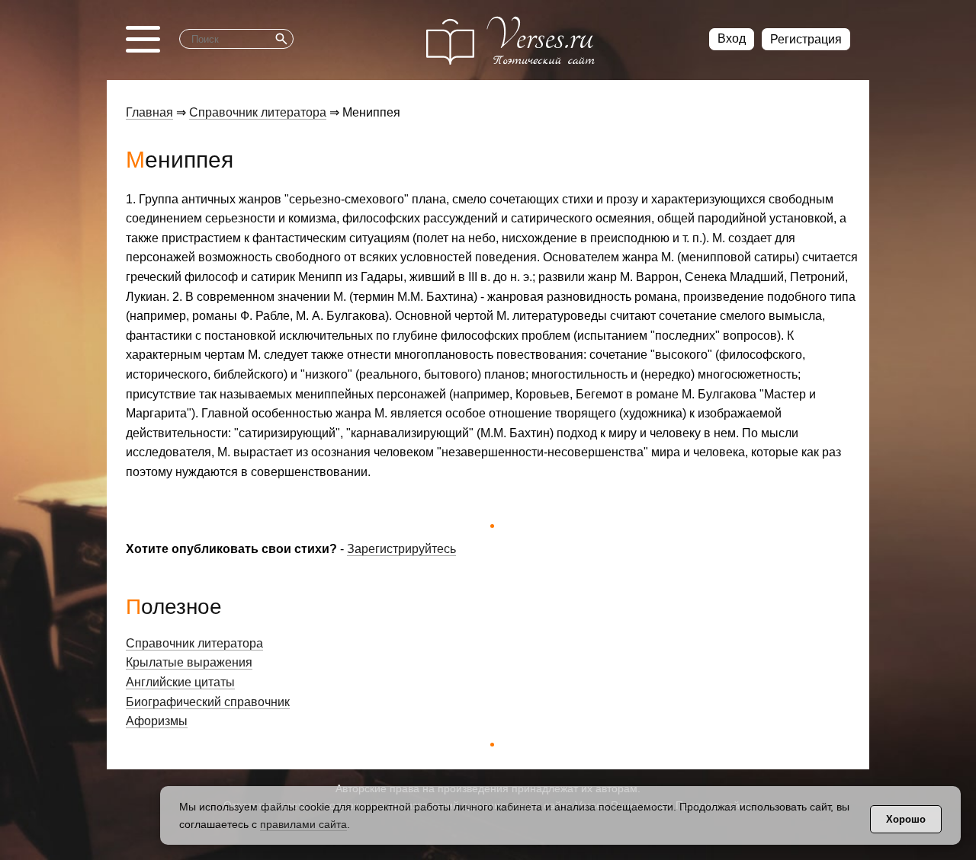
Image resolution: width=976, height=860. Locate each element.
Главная (149, 112)
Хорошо (906, 819)
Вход (732, 38)
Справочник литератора (257, 112)
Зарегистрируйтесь (401, 548)
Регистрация (806, 39)
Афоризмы (157, 721)
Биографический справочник (208, 701)
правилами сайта (303, 824)
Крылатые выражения (189, 662)
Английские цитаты (180, 682)
